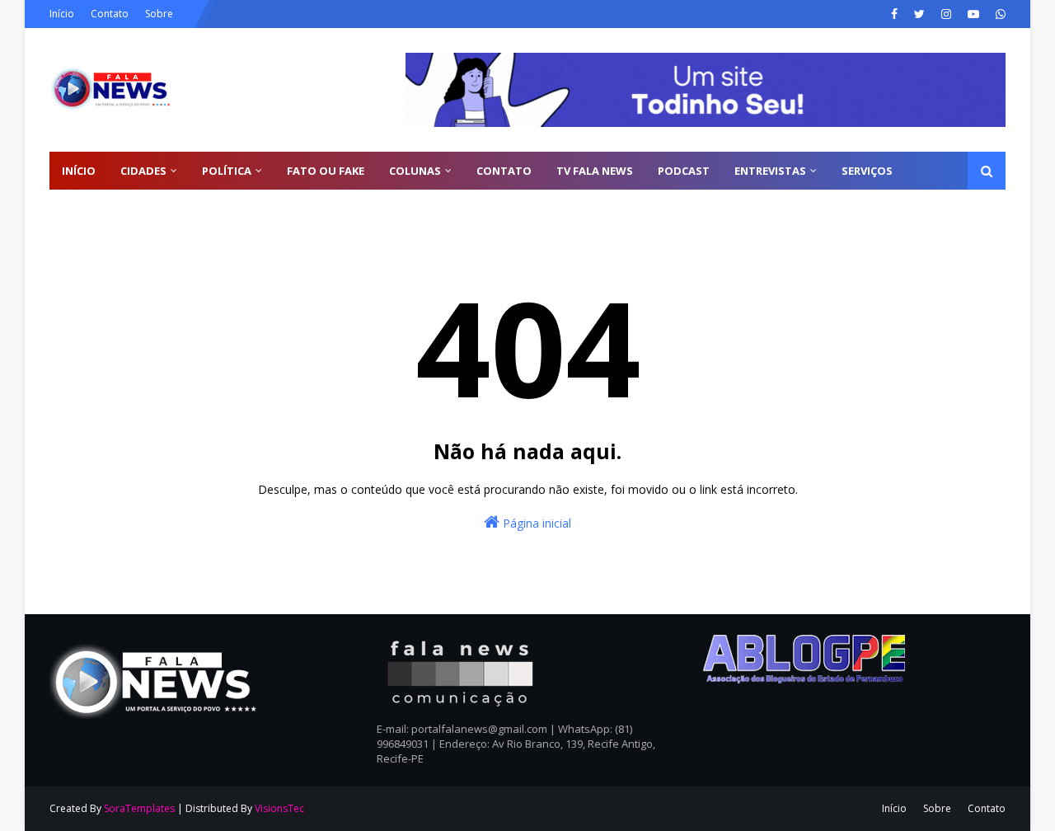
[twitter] (919, 14)
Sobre (159, 14)
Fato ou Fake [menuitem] (325, 170)
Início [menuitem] (79, 170)
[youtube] (973, 14)
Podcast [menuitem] (684, 170)
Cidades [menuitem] (143, 170)
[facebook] (894, 14)
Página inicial (535, 523)
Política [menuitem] (226, 170)
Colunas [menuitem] (415, 170)
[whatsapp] (999, 14)
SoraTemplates (139, 808)
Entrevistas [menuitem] (770, 170)
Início (61, 14)
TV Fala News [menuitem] (594, 170)
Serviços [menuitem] (867, 170)
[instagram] (946, 14)
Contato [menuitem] (504, 170)
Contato (110, 14)
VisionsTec (279, 808)
